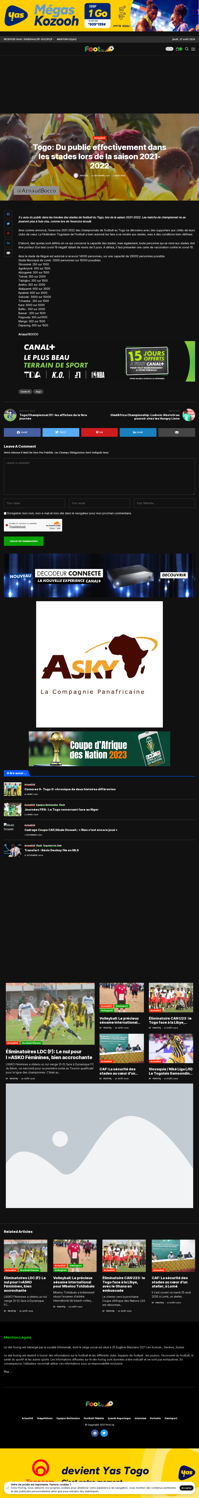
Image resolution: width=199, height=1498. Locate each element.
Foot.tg (84, 175)
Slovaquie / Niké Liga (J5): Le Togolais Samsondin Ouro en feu (171, 1071)
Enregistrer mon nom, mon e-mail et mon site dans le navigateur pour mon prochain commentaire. (69, 513)
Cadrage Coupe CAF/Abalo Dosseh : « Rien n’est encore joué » (71, 830)
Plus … (8, 1371)
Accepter (187, 1487)
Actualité (99, 137)
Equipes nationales (68, 1418)
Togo (38, 391)
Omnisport (122, 1005)
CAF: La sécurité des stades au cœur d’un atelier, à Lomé (118, 1071)
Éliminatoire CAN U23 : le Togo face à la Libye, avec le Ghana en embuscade (170, 1020)
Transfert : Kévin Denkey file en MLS (51, 850)
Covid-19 (25, 391)
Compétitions (45, 1418)
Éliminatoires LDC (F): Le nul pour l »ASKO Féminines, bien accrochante (49, 1054)
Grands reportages (119, 1418)
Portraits (155, 1418)
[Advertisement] (99, 84)
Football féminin (31, 1042)
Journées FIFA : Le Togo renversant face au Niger (61, 809)
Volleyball (107, 1010)
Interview (140, 1418)
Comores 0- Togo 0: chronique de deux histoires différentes (70, 789)
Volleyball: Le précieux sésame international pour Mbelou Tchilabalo (120, 1020)
